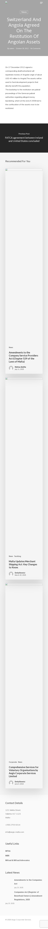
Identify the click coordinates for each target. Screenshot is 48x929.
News (24, 12)
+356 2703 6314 (12, 825)
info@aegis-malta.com (14, 832)
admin (12, 48)
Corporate (13, 762)
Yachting (17, 556)
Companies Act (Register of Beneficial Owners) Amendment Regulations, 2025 (28, 896)
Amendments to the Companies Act (28, 882)
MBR (7, 856)
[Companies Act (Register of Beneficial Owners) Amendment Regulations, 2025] (8, 895)
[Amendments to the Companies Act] (8, 883)
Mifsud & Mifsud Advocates (17, 860)
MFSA (7, 851)
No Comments (36, 48)
